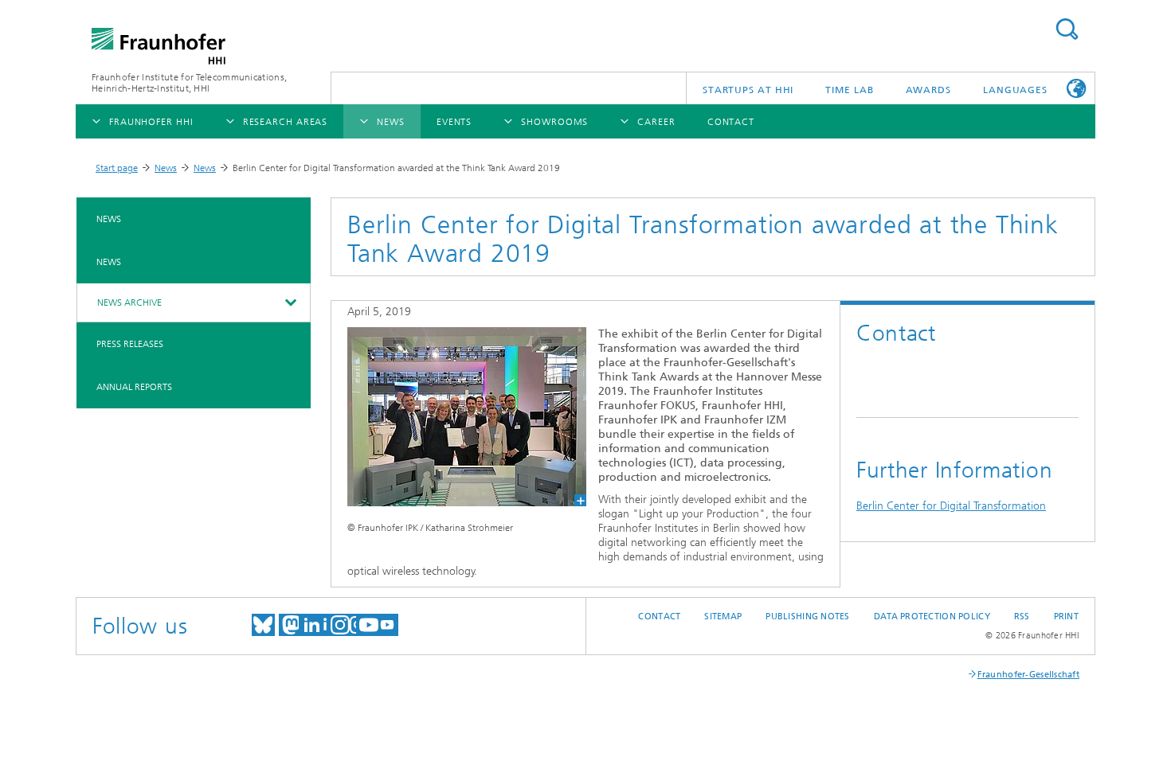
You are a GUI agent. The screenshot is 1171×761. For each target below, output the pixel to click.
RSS (1022, 616)
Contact (659, 616)
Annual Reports (134, 386)
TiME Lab (849, 90)
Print (1066, 616)
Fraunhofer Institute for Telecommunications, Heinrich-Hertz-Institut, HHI (189, 83)
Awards (928, 90)
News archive (129, 302)
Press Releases (129, 343)
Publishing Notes (807, 616)
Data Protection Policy (932, 616)
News (166, 168)
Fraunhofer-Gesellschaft (1028, 674)
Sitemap (723, 616)
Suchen (1066, 29)
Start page (117, 168)
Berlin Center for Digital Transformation (951, 506)
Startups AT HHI (748, 90)
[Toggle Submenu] (290, 302)
